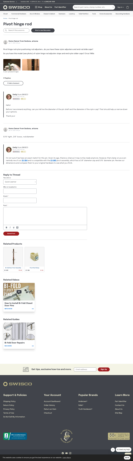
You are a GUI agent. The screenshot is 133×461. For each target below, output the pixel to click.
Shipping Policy (9, 401)
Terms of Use (8, 413)
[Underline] (13, 227)
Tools (94, 14)
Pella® (80, 405)
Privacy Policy (9, 409)
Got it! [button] (127, 457)
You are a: (7, 178)
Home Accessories (106, 14)
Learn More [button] (67, 457)
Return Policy (8, 405)
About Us (118, 409)
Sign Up (104, 369)
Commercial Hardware (18, 14)
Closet (5, 14)
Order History (49, 405)
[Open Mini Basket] (128, 7)
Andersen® (82, 401)
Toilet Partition (83, 14)
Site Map (118, 413)
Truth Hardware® (85, 409)
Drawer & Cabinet (49, 14)
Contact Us (119, 405)
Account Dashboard (52, 401)
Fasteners (62, 14)
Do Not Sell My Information (14, 417)
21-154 (24, 160)
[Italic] (10, 227)
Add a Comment (14, 83)
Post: (5, 205)
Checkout (48, 413)
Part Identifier (120, 401)
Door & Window (35, 14)
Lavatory (72, 14)
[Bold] (6, 227)
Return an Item (50, 409)
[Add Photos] (17, 227)
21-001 (53, 160)
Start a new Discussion (42, 30)
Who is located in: (10, 187)
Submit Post (11, 233)
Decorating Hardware (123, 14)
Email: (5, 196)
